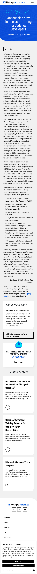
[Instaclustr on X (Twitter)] (14, 509)
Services (18, 527)
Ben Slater (9, 311)
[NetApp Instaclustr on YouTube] (25, 509)
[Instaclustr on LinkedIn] (19, 509)
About (18, 532)
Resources (18, 537)
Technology (14, 11)
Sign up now (18, 362)
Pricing (5, 523)
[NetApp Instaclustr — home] (14, 2)
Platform (18, 518)
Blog (7, 11)
